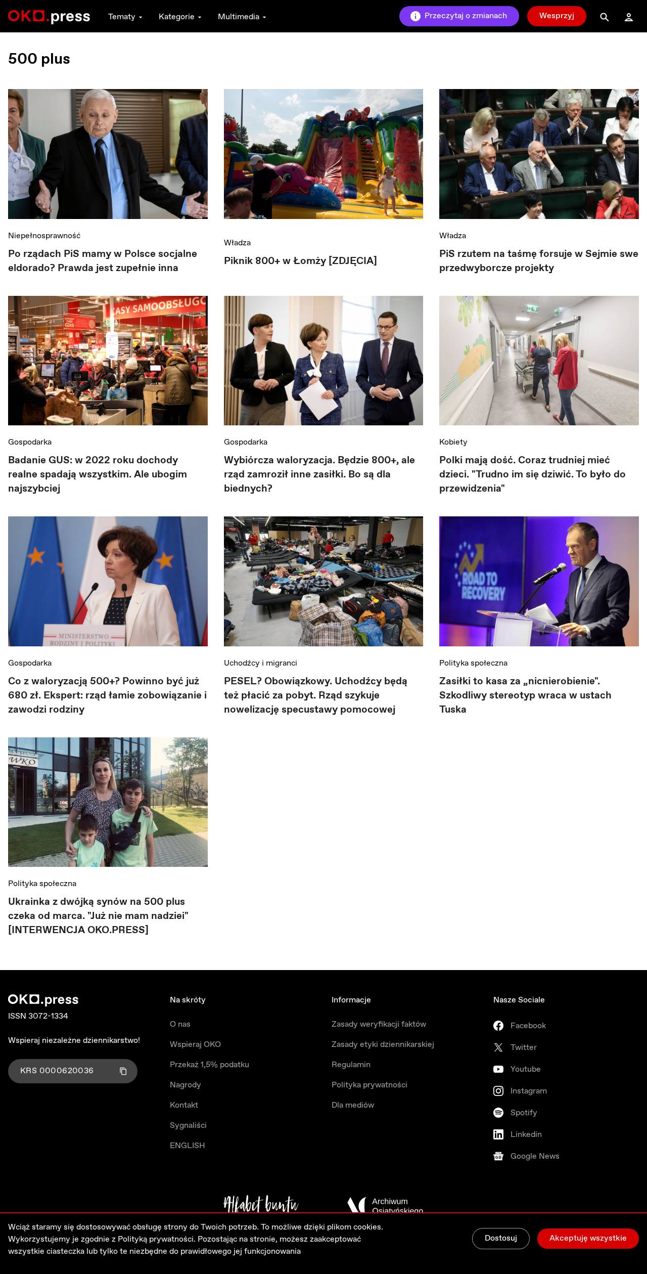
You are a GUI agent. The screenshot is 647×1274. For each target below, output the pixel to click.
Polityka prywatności (369, 1085)
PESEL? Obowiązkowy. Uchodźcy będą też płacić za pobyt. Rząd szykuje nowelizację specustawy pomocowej (315, 696)
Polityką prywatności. (157, 1239)
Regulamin (351, 1065)
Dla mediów (353, 1105)
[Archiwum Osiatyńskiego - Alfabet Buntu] (261, 1206)
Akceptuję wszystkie (588, 1238)
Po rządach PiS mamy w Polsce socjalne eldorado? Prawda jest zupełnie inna (102, 261)
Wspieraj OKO (195, 1044)
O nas (180, 1024)
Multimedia (238, 17)
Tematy (121, 17)
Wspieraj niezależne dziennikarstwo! (74, 1040)
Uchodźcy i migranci (260, 663)
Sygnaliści (188, 1125)
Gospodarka (30, 442)
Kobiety (453, 442)
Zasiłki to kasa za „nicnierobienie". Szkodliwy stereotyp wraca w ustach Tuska (525, 696)
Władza (237, 243)
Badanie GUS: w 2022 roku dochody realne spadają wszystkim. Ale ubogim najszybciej (97, 475)
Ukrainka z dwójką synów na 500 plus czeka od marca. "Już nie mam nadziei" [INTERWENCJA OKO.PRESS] (98, 916)
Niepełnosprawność (44, 236)
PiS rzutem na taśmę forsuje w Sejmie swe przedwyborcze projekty (538, 261)
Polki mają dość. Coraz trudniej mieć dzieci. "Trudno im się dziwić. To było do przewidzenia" (532, 475)
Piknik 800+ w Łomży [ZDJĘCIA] (300, 261)
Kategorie (177, 17)
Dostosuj (501, 1238)
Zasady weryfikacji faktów (379, 1024)
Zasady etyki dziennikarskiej (383, 1044)
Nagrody (185, 1085)
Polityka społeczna (473, 663)
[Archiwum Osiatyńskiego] (385, 1206)
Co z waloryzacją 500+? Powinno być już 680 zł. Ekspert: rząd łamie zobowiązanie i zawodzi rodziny (107, 696)
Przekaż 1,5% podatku (209, 1065)
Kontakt (184, 1105)
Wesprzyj (556, 16)
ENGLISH (187, 1145)
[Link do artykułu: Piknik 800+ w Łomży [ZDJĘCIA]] (324, 157)
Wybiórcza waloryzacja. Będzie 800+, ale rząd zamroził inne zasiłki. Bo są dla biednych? (319, 475)
